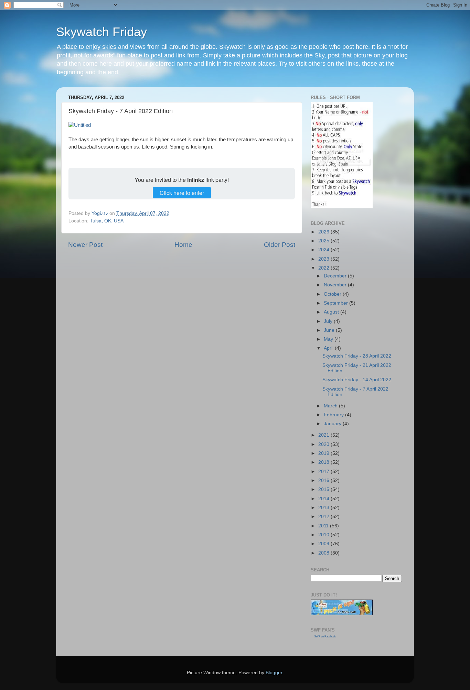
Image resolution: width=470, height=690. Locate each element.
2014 (324, 498)
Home (183, 244)
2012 (324, 516)
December (336, 275)
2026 (324, 231)
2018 (324, 462)
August (332, 312)
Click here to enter (182, 193)
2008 (324, 553)
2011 (324, 525)
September (336, 303)
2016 (324, 480)
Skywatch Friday (101, 32)
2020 (324, 444)
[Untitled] (79, 125)
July (329, 321)
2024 (324, 249)
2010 (324, 534)
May (329, 339)
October (333, 294)
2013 (324, 507)
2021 (324, 435)
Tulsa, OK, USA (107, 220)
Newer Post (85, 244)
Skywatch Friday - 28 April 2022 (356, 356)
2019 (324, 453)
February (334, 414)
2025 (324, 240)
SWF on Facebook (325, 636)
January (333, 423)
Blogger (274, 672)
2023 (324, 259)
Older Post (279, 244)
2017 (324, 471)
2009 (324, 543)
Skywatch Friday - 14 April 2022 (356, 379)
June (330, 330)
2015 (324, 489)
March (331, 405)
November (336, 284)
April (329, 348)
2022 (324, 268)
